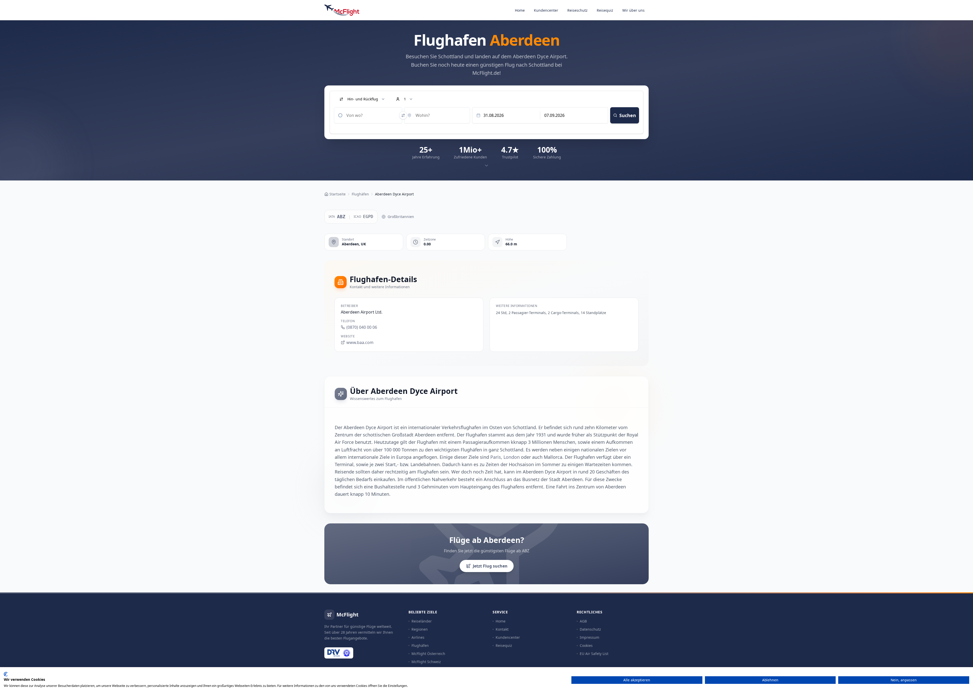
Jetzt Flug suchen (490, 566)
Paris (495, 457)
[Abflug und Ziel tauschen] (403, 115)
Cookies (586, 645)
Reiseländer (421, 621)
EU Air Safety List (594, 653)
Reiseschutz (577, 10)
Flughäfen (420, 645)
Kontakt (502, 629)
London (511, 457)
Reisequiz (605, 10)
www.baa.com (359, 342)
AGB (583, 621)
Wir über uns (633, 10)
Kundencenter (546, 10)
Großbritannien (401, 216)
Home (520, 10)
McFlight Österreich (428, 653)
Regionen (419, 629)
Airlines (417, 637)
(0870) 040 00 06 (361, 327)
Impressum (589, 637)
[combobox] (368, 115)
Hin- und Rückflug (362, 99)
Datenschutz (590, 629)
